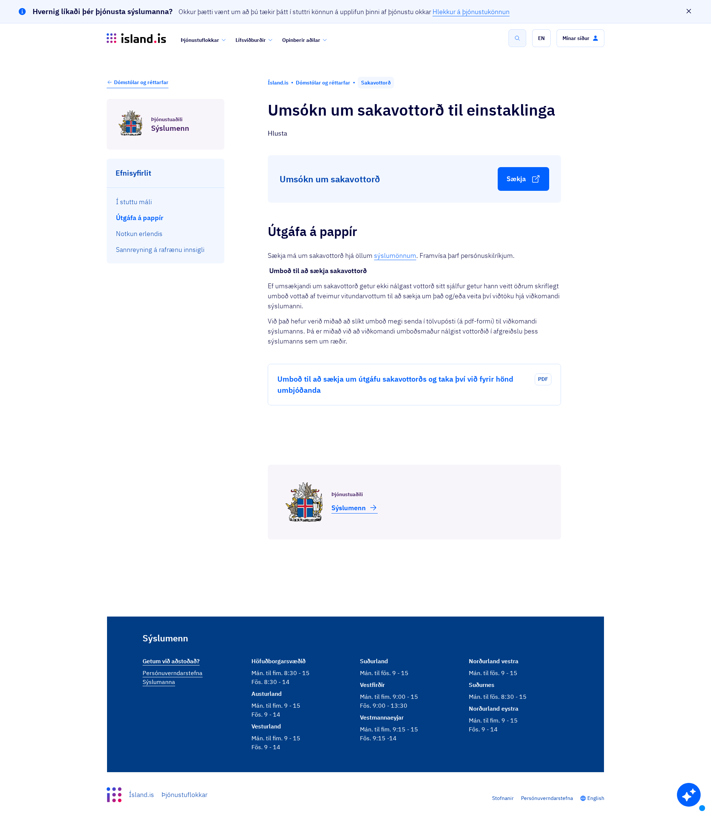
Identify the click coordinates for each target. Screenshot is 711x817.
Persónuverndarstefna (547, 798)
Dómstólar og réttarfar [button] (141, 82)
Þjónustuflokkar (200, 40)
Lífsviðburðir (251, 40)
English (595, 798)
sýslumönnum (395, 255)
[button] (541, 38)
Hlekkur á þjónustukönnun (471, 11)
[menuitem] (165, 201)
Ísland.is (141, 794)
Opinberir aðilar (301, 40)
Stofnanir (503, 798)
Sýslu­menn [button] (348, 508)
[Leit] (517, 38)
